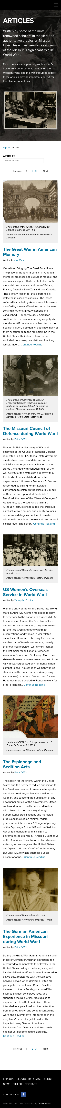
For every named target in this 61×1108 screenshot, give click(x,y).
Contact (31, 1084)
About (48, 1079)
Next (45, 171)
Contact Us (11, 1094)
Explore (6, 147)
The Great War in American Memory (30, 252)
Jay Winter (19, 260)
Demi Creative (44, 1103)
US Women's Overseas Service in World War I (25, 592)
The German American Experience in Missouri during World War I (25, 936)
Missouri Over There (10, 5)
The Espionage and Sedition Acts (22, 764)
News (6, 1084)
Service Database (29, 1079)
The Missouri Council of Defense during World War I (30, 431)
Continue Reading (31, 344)
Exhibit (17, 1084)
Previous (17, 171)
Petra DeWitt (20, 439)
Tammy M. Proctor (23, 600)
